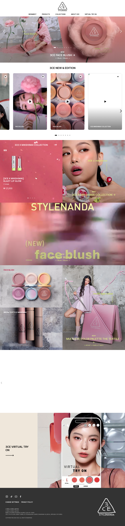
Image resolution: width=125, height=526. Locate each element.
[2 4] (61, 409)
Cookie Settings (12, 502)
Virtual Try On (91, 14)
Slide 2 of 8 (57, 47)
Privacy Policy (27, 502)
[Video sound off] (6, 76)
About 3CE (75, 14)
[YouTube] (16, 496)
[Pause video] (30, 101)
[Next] (59, 159)
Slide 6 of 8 (66, 47)
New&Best (32, 14)
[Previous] (3, 159)
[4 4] (65, 409)
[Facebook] (20, 496)
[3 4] (63, 409)
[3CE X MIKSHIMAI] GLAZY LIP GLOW (13, 179)
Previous (4, 31)
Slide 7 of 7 (69, 135)
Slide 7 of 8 (68, 47)
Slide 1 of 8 (55, 47)
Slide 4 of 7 (63, 135)
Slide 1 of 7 (56, 135)
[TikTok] (11, 496)
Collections (60, 14)
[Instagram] (6, 496)
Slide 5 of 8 (64, 47)
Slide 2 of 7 (58, 135)
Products (46, 14)
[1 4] (59, 409)
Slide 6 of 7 (67, 135)
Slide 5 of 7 (65, 135)
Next (121, 31)
